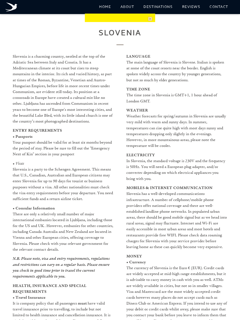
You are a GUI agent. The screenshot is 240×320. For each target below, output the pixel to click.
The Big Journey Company (12, 8)
